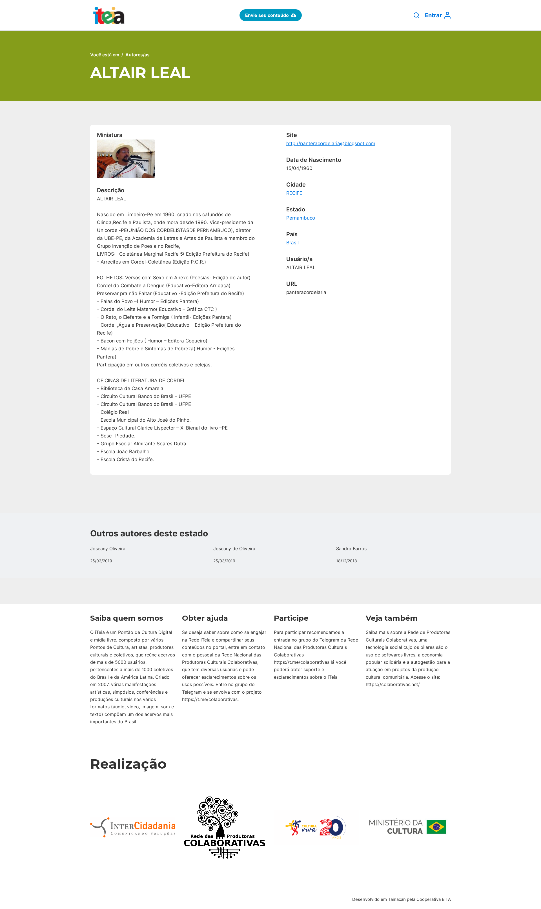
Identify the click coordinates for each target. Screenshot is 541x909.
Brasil (292, 243)
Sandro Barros (351, 548)
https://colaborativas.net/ (393, 684)
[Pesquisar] (416, 15)
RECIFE (294, 193)
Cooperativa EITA (433, 899)
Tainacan (397, 899)
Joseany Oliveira (107, 548)
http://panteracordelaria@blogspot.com (330, 143)
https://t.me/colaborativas (210, 699)
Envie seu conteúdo (267, 15)
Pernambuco (300, 218)
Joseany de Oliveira (234, 548)
